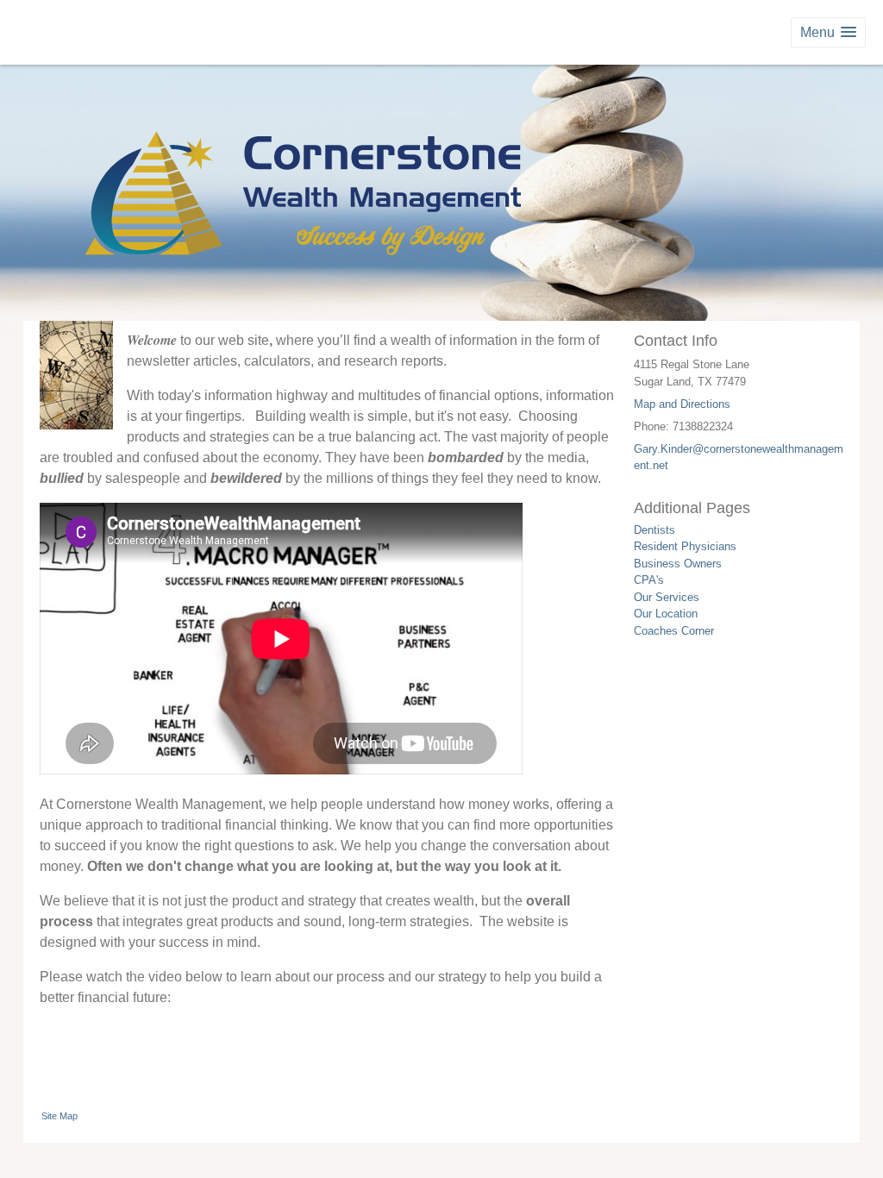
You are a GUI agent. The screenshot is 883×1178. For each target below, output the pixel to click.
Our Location (666, 613)
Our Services (666, 597)
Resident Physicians (685, 546)
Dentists (654, 529)
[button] (828, 32)
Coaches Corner (674, 630)
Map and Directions (682, 404)
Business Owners (678, 563)
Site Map (59, 1116)
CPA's (649, 579)
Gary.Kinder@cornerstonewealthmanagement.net (738, 457)
